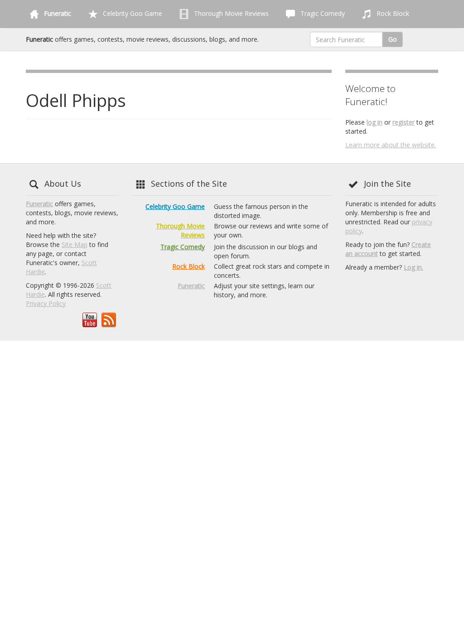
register (403, 122)
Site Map (74, 244)
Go (392, 39)
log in (374, 122)
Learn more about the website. (390, 144)
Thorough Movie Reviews (230, 13)
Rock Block (392, 13)
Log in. (413, 267)
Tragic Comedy (322, 13)
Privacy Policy (46, 303)
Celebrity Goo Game (131, 13)
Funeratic (39, 203)
